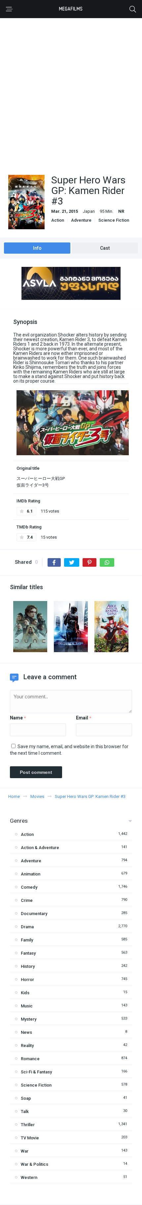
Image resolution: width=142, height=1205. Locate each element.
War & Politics (34, 1164)
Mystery (28, 1019)
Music (27, 1005)
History (28, 966)
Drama (27, 926)
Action (57, 220)
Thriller (28, 1124)
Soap (26, 1098)
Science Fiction (113, 220)
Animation (30, 874)
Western (29, 1177)
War (24, 1151)
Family (27, 939)
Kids (25, 992)
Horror (27, 979)
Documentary (34, 913)
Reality (27, 1045)
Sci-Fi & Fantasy (36, 1071)
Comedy (29, 887)
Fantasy (28, 953)
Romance (30, 1058)
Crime (27, 900)
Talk (25, 1111)
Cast (105, 248)
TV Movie (30, 1137)
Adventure (81, 220)
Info (37, 248)
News (26, 1032)
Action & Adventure (40, 847)
